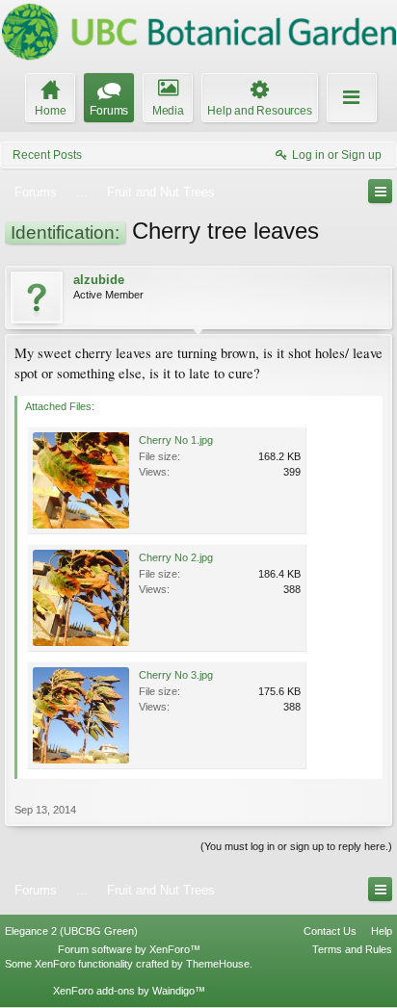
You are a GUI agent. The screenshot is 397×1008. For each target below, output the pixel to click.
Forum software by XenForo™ (129, 949)
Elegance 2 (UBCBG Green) (71, 931)
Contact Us (330, 931)
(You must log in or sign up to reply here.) (296, 846)
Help (381, 931)
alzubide (98, 279)
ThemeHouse (218, 963)
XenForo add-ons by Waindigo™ (129, 990)
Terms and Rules (352, 949)
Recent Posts (47, 155)
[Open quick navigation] (380, 191)
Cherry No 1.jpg (176, 440)
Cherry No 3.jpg (176, 675)
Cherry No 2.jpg (176, 557)
